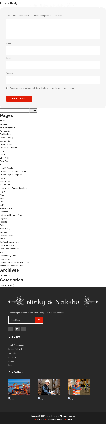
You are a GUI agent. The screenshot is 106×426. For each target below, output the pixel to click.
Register (3, 218)
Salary (2, 225)
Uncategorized (6, 285)
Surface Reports (7, 245)
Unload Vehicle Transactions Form (14, 262)
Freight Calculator (7, 168)
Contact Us (5, 141)
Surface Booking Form (9, 242)
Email (9, 58)
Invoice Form (5, 181)
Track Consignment (16, 345)
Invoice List (5, 185)
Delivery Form (6, 144)
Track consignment (8, 255)
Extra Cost (4, 161)
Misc (2, 195)
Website (9, 73)
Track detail (5, 259)
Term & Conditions (55, 419)
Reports (3, 222)
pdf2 (2, 205)
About (2, 121)
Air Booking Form (7, 127)
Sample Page (5, 228)
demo (2, 151)
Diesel (2, 154)
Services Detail (6, 235)
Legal (69, 419)
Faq (1, 164)
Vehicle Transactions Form (11, 266)
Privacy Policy (6, 208)
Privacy (40, 419)
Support (11, 361)
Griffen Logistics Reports (11, 175)
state (2, 239)
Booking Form (6, 134)
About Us (12, 353)
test (2, 252)
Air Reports (5, 131)
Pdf (1, 201)
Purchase (4, 212)
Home (2, 178)
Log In (2, 191)
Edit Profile (4, 158)
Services (3, 232)
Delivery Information (8, 148)
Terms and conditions (9, 249)
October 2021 (6, 275)
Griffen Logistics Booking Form (13, 171)
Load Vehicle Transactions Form (14, 188)
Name (9, 43)
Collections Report (8, 137)
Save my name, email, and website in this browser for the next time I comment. (42, 88)
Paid (2, 198)
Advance (3, 124)
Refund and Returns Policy (11, 215)
